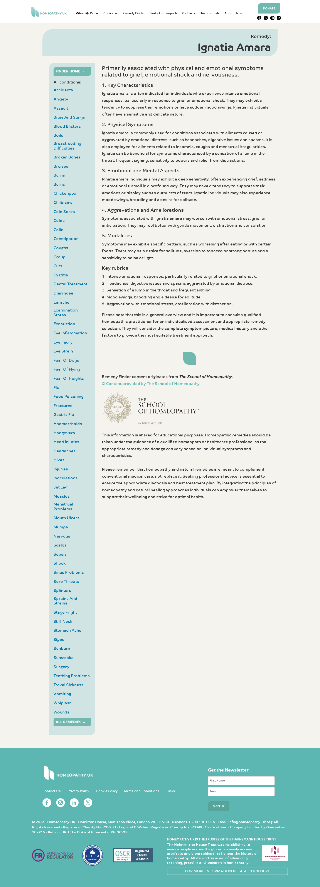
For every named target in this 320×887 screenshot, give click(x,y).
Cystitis (61, 275)
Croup (60, 257)
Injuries (61, 469)
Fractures (63, 405)
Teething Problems (72, 676)
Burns (59, 175)
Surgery (61, 667)
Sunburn (62, 648)
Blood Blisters (67, 126)
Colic (58, 230)
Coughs (61, 248)
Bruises (61, 166)
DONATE (269, 8)
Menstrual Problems (63, 506)
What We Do (85, 13)
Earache (61, 302)
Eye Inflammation (70, 333)
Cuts (58, 266)
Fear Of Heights (69, 378)
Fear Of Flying (67, 369)
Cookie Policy (107, 791)
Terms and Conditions (142, 791)
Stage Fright (65, 612)
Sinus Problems (69, 572)
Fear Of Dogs (66, 360)
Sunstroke (64, 657)
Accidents (63, 90)
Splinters (62, 590)
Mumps (61, 527)
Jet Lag (60, 487)
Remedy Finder (134, 13)
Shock (60, 563)
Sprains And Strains (65, 601)
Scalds (60, 545)
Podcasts (189, 13)
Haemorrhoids (68, 424)
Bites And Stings (69, 117)
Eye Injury (63, 342)
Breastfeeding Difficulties (67, 146)
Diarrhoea (63, 293)
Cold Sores (64, 211)
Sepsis (60, 554)
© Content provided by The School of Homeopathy (151, 383)
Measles (62, 496)
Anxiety (61, 99)
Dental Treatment (70, 284)
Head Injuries (66, 442)
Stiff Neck (63, 621)
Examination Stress (66, 312)
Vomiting (62, 694)
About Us (231, 13)
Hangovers (64, 433)
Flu (56, 387)
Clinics (108, 13)
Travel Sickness (68, 685)
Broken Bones (67, 157)
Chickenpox (65, 193)
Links (171, 791)
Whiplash (63, 703)
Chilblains (63, 202)
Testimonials (210, 13)
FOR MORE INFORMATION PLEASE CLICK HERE (227, 871)
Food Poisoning (69, 396)
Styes (59, 639)
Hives (59, 460)
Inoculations (65, 478)
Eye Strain (63, 351)
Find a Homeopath (163, 13)
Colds (59, 220)
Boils (58, 135)
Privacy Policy (78, 791)
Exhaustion (64, 324)
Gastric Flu (64, 414)
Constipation (66, 239)
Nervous (62, 536)
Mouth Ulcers (66, 518)
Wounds (61, 712)
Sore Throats (66, 581)
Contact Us (51, 791)
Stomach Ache (67, 630)
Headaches (65, 451)
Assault (61, 108)
